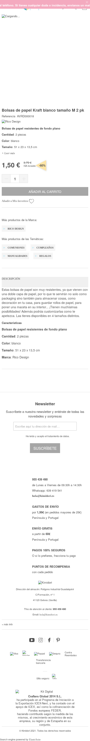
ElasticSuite (35, 739)
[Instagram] (40, 640)
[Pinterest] (58, 640)
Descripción (11, 278)
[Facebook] (49, 640)
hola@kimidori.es (48, 614)
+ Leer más (8, 153)
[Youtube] (32, 640)
